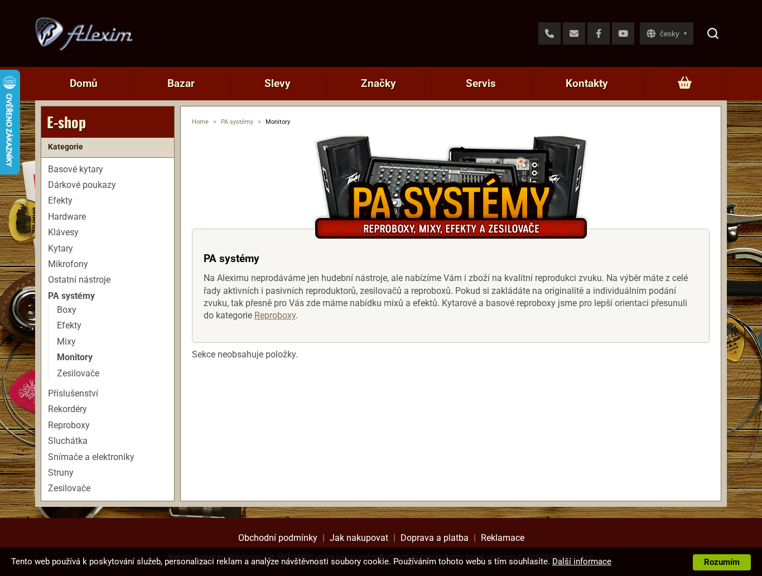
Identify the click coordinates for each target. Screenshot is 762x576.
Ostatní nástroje (79, 279)
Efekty (60, 200)
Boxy (66, 309)
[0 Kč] (684, 83)
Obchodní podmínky (277, 538)
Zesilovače (78, 373)
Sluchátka (68, 440)
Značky (378, 83)
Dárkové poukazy (82, 185)
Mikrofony (68, 264)
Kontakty (587, 83)
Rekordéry (67, 409)
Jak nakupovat (359, 538)
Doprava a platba (435, 538)
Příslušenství (73, 393)
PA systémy (237, 121)
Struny (61, 472)
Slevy (277, 83)
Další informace (581, 561)
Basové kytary (75, 169)
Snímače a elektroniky (91, 457)
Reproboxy (275, 315)
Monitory (75, 357)
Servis (481, 83)
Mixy (66, 341)
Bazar (181, 83)
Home (200, 121)
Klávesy (63, 232)
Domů (84, 83)
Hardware (67, 216)
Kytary (60, 248)
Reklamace (502, 538)
